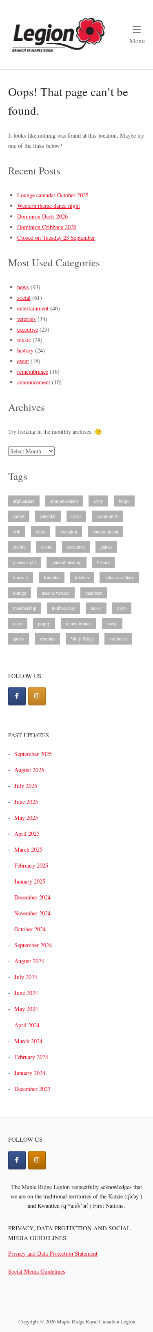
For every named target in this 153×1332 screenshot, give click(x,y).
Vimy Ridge (82, 639)
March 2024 (28, 1041)
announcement (33, 382)
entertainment (33, 308)
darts (40, 532)
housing (20, 577)
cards (76, 516)
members (93, 593)
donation (68, 532)
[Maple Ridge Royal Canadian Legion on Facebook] (17, 696)
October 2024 (30, 929)
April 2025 (27, 833)
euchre (19, 547)
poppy (44, 623)
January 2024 (29, 1073)
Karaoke (52, 577)
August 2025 (29, 770)
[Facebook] (17, 1160)
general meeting (66, 562)
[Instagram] (37, 1160)
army (98, 501)
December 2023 (32, 1089)
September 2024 (33, 945)
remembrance (32, 371)
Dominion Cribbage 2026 (46, 227)
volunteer (118, 639)
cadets (18, 516)
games (106, 547)
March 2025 (28, 849)
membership (24, 608)
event (23, 361)
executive (27, 329)
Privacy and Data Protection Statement (53, 1253)
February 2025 (31, 865)
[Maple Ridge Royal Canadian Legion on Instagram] (37, 696)
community (107, 516)
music (24, 340)
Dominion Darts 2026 (42, 216)
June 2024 (26, 993)
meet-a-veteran (56, 593)
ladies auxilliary (119, 577)
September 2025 (33, 754)
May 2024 (26, 1009)
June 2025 (26, 801)
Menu (137, 40)
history (25, 350)
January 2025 (29, 881)
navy (121, 608)
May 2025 (26, 817)
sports (18, 639)
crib (16, 532)
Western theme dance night (48, 206)
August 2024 (29, 961)
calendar (48, 516)
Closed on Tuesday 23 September (56, 237)
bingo (124, 501)
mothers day (63, 608)
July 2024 (25, 977)
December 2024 (32, 897)
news (23, 287)
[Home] (58, 34)
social (24, 297)
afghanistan (24, 501)
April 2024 (27, 1025)
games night (24, 562)
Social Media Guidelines (36, 1271)
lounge (19, 593)
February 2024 (31, 1057)
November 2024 (32, 913)
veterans (26, 319)
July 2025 (25, 786)
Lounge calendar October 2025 (53, 195)
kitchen (82, 577)
